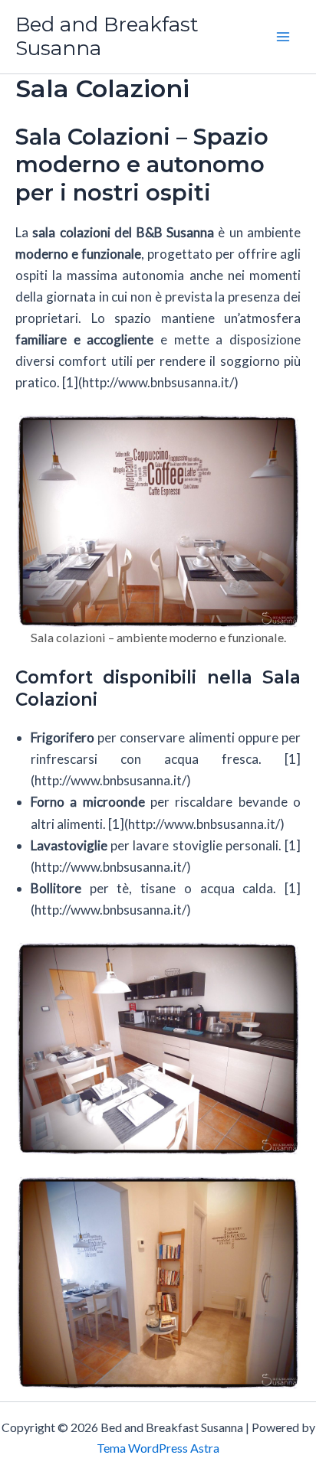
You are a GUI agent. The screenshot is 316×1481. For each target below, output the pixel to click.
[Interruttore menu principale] (283, 36)
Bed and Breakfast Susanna (107, 36)
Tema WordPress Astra (158, 1447)
